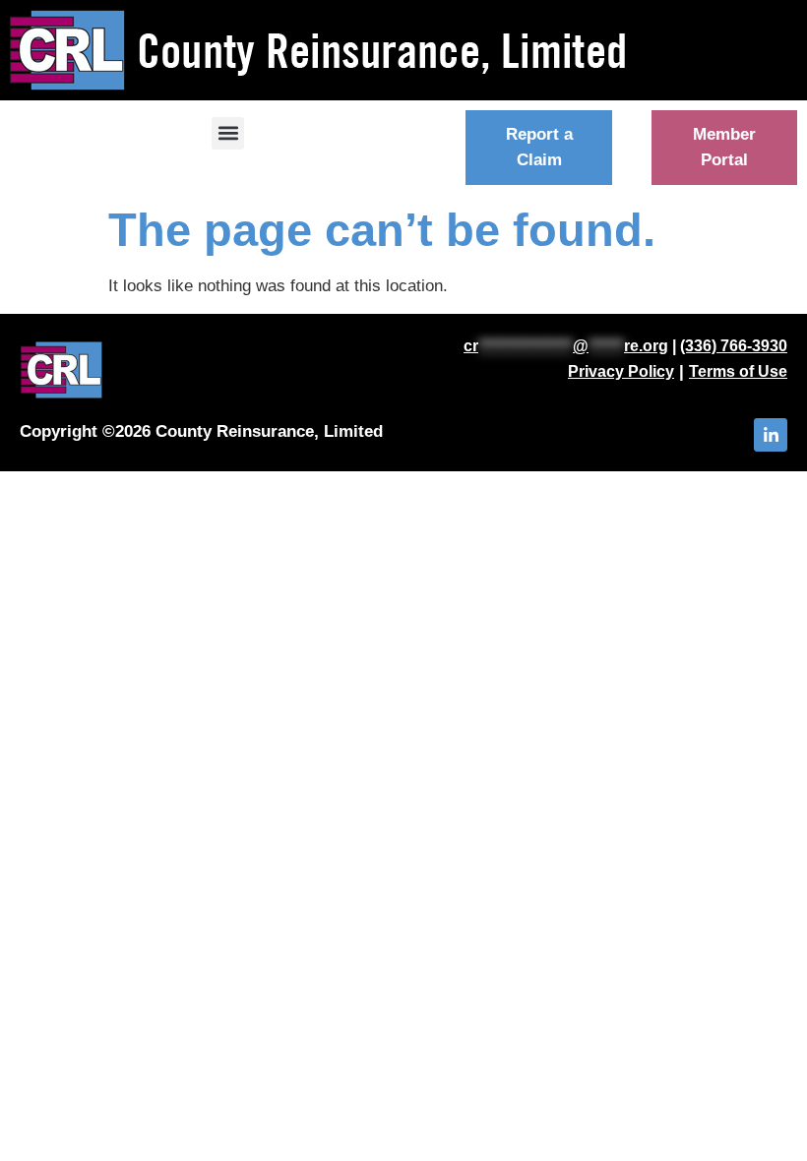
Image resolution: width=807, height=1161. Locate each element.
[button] (228, 133)
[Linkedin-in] (770, 435)
